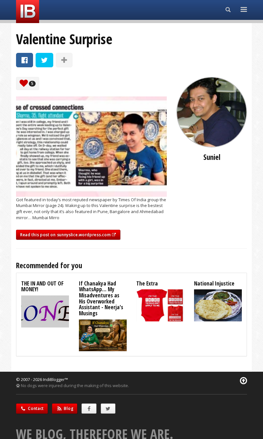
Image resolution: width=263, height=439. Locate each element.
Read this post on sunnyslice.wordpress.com (66, 234)
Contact (35, 408)
